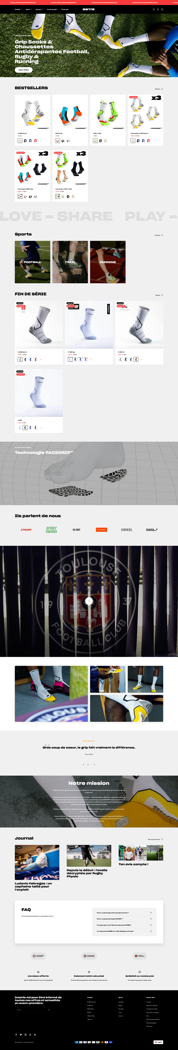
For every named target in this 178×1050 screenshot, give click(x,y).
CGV (147, 1016)
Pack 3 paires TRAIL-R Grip (63, 189)
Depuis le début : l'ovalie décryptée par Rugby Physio (87, 873)
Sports (28, 9)
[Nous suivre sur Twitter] (21, 1034)
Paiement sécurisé (152, 1005)
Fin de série (64, 9)
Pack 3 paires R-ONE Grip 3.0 (139, 133)
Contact (148, 1002)
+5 (141, 359)
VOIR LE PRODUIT (24, 70)
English (160, 1042)
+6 (40, 359)
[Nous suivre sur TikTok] (30, 1034)
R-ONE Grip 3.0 (22, 133)
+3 (40, 140)
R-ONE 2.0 (121, 352)
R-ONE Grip (71, 352)
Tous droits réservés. (28, 1042)
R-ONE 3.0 (90, 1005)
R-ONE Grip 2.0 (22, 352)
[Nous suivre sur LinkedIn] (35, 1034)
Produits (17, 9)
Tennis (120, 1016)
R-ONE (20, 420)
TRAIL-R (89, 1019)
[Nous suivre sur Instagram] (25, 1034)
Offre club (149, 1026)
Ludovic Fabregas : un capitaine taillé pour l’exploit (33, 886)
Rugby (120, 1005)
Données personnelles (152, 1019)
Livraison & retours (152, 1009)
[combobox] (158, 1042)
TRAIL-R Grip (97, 133)
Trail (119, 1012)
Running (120, 1009)
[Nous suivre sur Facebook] (16, 1034)
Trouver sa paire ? (52, 9)
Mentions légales (151, 1023)
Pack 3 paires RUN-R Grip (25, 189)
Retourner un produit (152, 1012)
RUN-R (89, 1012)
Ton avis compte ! (133, 864)
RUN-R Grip (58, 133)
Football (120, 1002)
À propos (38, 9)
